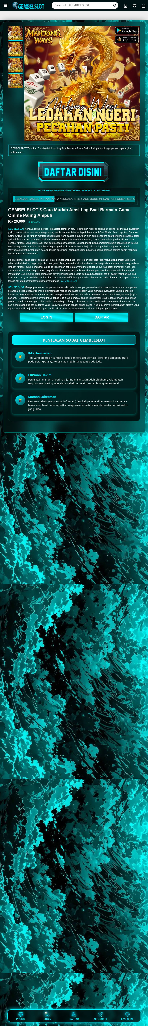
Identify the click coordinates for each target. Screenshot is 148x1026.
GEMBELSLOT (16, 228)
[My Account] (125, 5)
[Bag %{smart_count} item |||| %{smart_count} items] (143, 5)
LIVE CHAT (127, 1019)
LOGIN (46, 317)
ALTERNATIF (100, 1019)
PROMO (20, 1019)
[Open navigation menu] (6, 5)
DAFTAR (102, 317)
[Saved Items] (134, 5)
